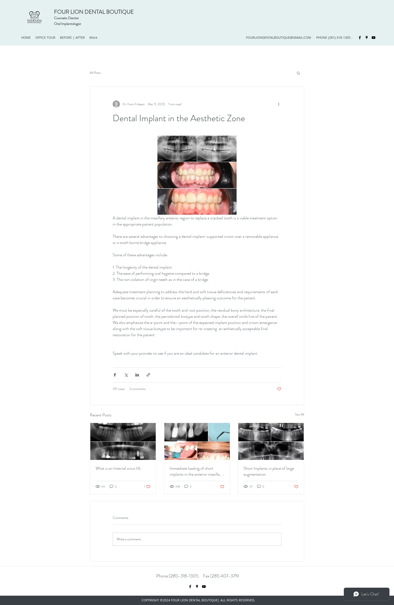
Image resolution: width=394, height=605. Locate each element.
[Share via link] (148, 375)
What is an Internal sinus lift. (119, 468)
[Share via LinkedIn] (137, 375)
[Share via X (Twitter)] (126, 375)
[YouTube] (373, 37)
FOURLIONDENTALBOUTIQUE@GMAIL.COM (278, 37)
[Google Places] (366, 37)
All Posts (95, 73)
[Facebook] (360, 37)
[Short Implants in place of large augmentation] (271, 441)
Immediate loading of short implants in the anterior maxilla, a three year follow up (196, 471)
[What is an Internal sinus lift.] (123, 441)
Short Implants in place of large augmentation (269, 471)
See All (299, 414)
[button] (298, 73)
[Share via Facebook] (115, 375)
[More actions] (278, 104)
